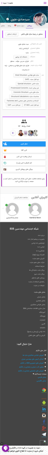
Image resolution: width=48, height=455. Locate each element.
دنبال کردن (24, 144)
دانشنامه (42, 327)
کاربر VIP (24, 150)
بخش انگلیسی (41, 381)
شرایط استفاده (39, 266)
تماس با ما (41, 247)
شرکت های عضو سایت (37, 262)
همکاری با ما (40, 251)
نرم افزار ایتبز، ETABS (31, 105)
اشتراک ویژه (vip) (38, 254)
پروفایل (29, 25)
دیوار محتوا (20, 25)
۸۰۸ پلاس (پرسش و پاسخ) (36, 331)
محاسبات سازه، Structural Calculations (25, 96)
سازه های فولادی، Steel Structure (27, 75)
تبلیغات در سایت (39, 285)
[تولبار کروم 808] (43, 391)
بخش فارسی (42, 377)
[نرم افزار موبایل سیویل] (43, 403)
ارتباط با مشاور (12, 34)
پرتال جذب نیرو (39, 274)
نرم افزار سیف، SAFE (32, 79)
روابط (9, 25)
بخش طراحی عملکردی (38, 304)
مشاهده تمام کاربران (21, 197)
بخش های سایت (39, 292)
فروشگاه (42, 316)
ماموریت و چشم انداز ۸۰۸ (36, 239)
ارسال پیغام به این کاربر (24, 156)
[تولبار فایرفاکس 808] (43, 397)
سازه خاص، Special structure (28, 83)
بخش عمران (41, 297)
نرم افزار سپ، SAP (14, 105)
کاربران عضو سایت (38, 258)
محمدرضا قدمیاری (12, 217)
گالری (43, 324)
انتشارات (42, 320)
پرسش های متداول (38, 278)
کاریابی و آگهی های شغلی (36, 335)
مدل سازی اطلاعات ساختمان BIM (34, 308)
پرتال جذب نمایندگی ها (36, 270)
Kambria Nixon (35, 217)
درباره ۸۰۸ (41, 235)
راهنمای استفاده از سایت (36, 281)
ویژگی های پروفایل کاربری (24, 169)
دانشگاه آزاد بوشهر (21, 57)
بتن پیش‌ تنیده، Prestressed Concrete (25, 88)
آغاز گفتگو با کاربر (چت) (24, 163)
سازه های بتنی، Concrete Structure (26, 92)
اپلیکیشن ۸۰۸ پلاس (37, 243)
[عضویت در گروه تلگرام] (43, 435)
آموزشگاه (42, 312)
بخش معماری (40, 300)
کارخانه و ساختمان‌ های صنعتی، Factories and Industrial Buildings (23, 101)
